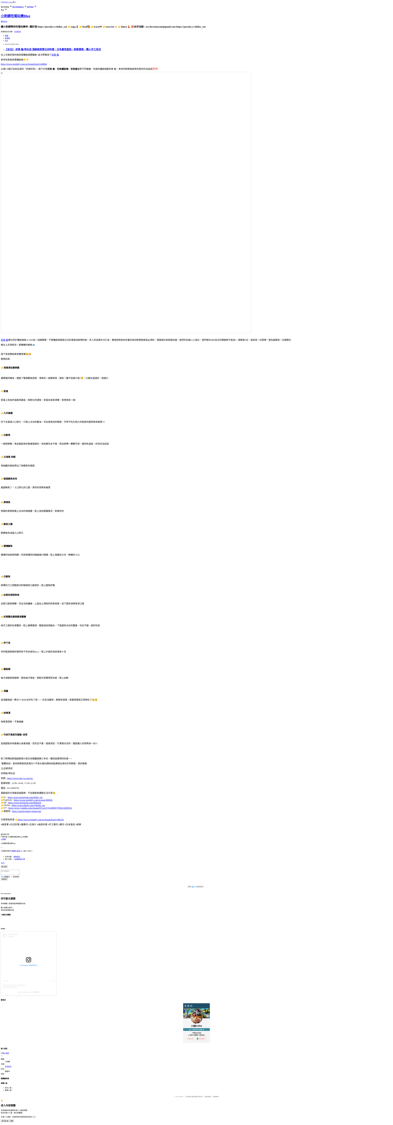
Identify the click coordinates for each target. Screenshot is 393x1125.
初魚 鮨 (55, 55)
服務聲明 (216, 1096)
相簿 (6, 36)
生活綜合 (17, 32)
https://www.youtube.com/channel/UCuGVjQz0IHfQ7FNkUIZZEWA (40, 808)
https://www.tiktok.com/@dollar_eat (28, 805)
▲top (3, 863)
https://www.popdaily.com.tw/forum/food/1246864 (24, 64)
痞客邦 (13, 851)
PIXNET (181, 1096)
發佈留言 (4, 879)
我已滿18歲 (5, 1121)
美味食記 (17, 857)
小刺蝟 (3, 839)
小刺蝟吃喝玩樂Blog (15, 16)
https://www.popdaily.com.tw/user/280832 (33, 800)
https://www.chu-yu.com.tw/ (20, 778)
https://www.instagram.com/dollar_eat (25, 797)
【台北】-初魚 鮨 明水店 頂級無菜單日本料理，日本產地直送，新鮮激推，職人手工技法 (53, 49)
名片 (6, 41)
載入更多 (4, 866)
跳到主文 (4, 21)
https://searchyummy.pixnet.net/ (26, 811)
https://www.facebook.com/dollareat (24, 802)
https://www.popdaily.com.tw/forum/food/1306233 (41, 819)
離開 (11, 1121)
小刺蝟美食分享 (19, 859)
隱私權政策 (208, 1096)
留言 (18, 851)
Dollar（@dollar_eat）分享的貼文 (28, 992)
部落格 (7, 38)
